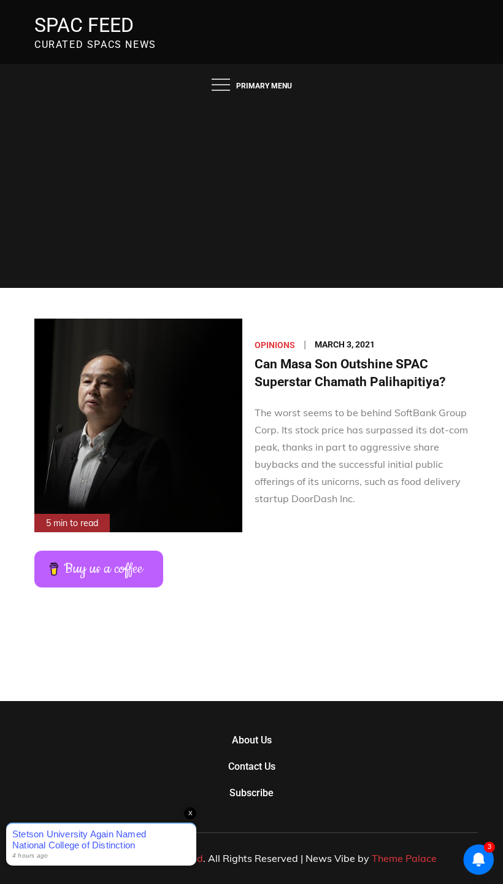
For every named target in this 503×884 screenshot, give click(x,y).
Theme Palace (404, 858)
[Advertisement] (251, 196)
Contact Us (251, 766)
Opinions (275, 345)
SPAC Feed (84, 25)
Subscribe (251, 793)
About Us (252, 740)
